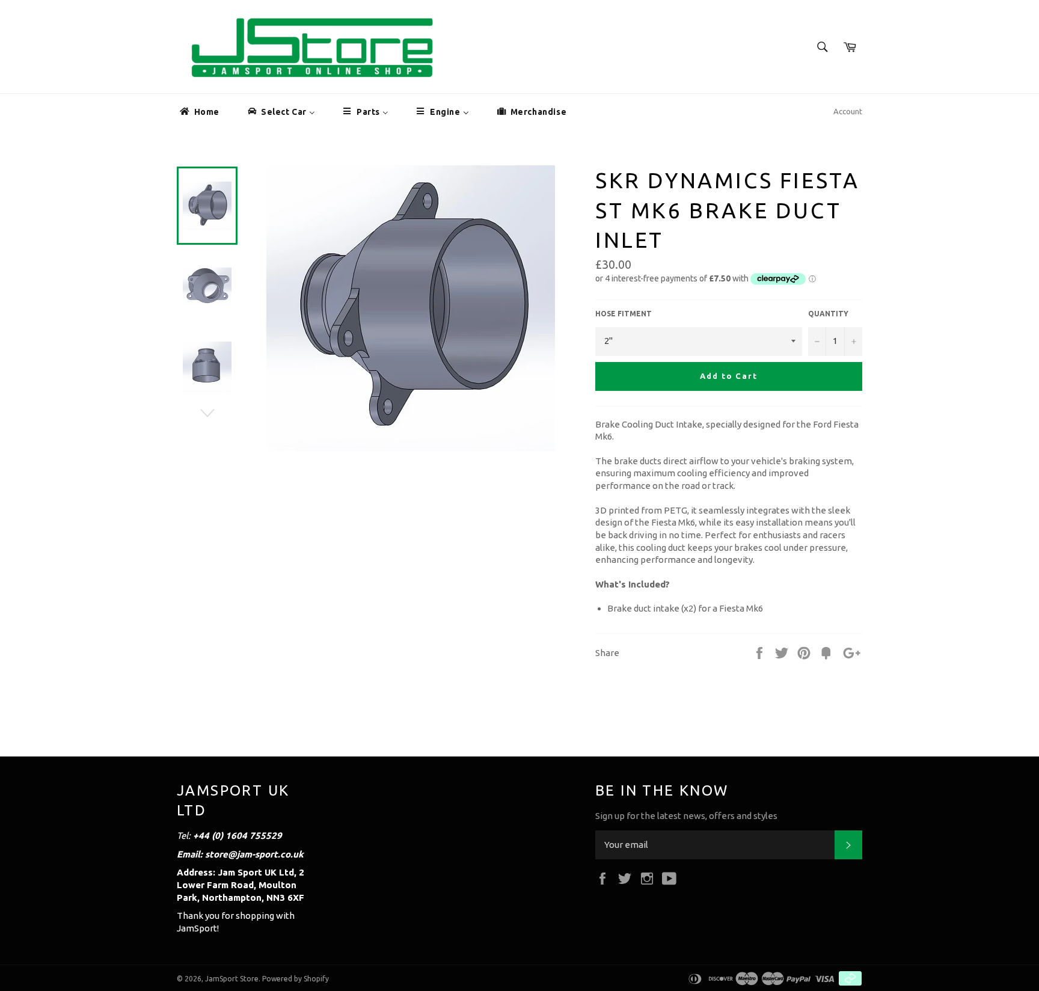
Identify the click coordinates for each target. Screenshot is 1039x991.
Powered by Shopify (295, 979)
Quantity (828, 314)
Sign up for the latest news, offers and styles (686, 816)
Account (847, 111)
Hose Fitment (623, 314)
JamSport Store (232, 979)
